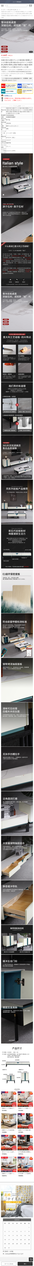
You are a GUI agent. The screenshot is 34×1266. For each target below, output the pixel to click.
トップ (3, 9)
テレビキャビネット (12, 9)
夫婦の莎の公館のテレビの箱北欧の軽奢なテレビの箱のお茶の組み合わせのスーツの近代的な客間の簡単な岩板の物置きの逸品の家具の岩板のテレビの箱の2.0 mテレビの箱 (17, 14)
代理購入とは (8, 95)
